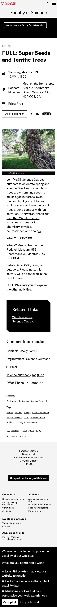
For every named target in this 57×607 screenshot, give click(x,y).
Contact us (7, 511)
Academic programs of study (38, 500)
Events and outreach (14, 519)
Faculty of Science (28, 12)
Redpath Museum (14, 417)
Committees (8, 508)
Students (11, 422)
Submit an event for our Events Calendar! (25, 25)
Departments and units (13, 499)
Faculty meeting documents (9, 503)
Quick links (8, 494)
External (18, 412)
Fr (47, 3)
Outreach (6, 527)
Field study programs (38, 508)
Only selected (29, 602)
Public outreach (13, 401)
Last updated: (13, 431)
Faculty (27, 412)
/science (22, 436)
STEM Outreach (37, 417)
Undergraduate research (39, 504)
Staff (26, 417)
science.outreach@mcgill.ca (25, 375)
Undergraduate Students (27, 422)
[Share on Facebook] (32, 113)
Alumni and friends (13, 533)
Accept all (9, 602)
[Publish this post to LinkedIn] (37, 113)
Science (25, 401)
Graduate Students (40, 412)
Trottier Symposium (11, 523)
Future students (35, 511)
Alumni (10, 412)
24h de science (22, 317)
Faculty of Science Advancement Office (11, 538)
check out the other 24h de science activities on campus (28, 218)
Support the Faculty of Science (28, 478)
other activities (21, 289)
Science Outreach (24, 321)
